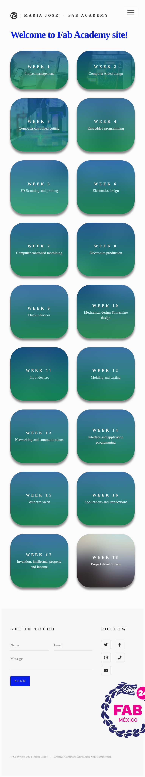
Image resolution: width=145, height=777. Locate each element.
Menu (131, 12)
